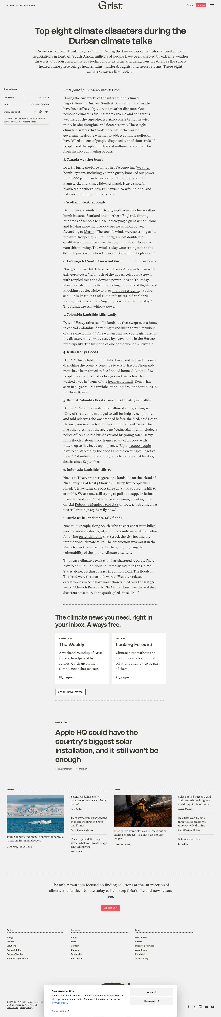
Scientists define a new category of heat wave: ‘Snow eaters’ (89, 800)
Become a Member (144, 945)
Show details (59, 1011)
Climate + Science (40, 104)
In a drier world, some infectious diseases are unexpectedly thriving (192, 821)
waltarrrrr (150, 261)
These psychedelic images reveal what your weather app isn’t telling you (89, 843)
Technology (81, 768)
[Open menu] (211, 5)
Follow (189, 5)
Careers (75, 950)
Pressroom (76, 958)
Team (73, 941)
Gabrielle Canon (122, 844)
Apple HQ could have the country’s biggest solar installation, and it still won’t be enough (106, 745)
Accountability (14, 950)
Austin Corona (185, 809)
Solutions (11, 945)
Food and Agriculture (17, 958)
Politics (10, 941)
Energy (10, 937)
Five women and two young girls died (125, 333)
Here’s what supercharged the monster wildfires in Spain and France (89, 821)
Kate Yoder (76, 809)
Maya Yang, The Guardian (19, 846)
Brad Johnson (10, 89)
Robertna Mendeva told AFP (96, 504)
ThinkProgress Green (105, 90)
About (74, 937)
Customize (150, 1001)
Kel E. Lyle (183, 844)
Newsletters (141, 937)
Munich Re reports (89, 587)
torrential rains (90, 536)
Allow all (151, 992)
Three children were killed (96, 360)
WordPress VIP (31, 1005)
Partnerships (77, 954)
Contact (75, 945)
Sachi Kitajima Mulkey (82, 830)
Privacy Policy (26, 1007)
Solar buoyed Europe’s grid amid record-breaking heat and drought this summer (194, 800)
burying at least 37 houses (92, 483)
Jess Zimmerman (63, 768)
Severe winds (84, 210)
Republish (140, 954)
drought (130, 387)
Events (138, 941)
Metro (89, 232)
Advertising (141, 950)
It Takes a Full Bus (189, 839)
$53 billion (116, 571)
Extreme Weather (15, 954)
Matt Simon (76, 851)
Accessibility (141, 958)
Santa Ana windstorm (130, 269)
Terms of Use (12, 1007)
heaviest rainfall (120, 381)
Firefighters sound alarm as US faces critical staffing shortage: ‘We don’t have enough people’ (140, 834)
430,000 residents (125, 290)
